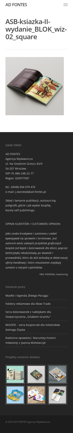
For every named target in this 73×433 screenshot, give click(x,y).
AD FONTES (16, 4)
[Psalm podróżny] (58, 395)
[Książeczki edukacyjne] (15, 395)
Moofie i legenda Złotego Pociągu (26, 295)
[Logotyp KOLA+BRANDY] (36, 395)
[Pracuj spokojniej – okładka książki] (15, 374)
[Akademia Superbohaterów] (36, 374)
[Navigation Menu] (65, 4)
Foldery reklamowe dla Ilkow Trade (28, 304)
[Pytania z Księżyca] (58, 374)
